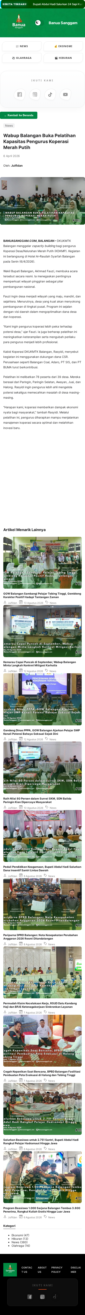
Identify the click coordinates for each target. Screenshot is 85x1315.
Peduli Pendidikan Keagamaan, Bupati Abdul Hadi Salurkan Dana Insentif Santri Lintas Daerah (42, 868)
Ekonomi (17, 1235)
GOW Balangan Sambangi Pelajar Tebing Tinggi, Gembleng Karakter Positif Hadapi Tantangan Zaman (42, 595)
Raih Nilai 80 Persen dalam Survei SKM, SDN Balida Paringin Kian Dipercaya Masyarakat (37, 800)
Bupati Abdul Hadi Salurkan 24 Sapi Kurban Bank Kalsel (43, 4)
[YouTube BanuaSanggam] (65, 94)
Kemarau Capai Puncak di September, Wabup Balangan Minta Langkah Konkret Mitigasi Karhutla (39, 663)
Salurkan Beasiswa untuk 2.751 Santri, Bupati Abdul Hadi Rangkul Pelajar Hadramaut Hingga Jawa (41, 1141)
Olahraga (18, 1245)
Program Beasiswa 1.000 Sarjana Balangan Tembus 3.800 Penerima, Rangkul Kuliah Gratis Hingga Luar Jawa (41, 1209)
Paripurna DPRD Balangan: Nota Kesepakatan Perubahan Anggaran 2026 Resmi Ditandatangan (40, 936)
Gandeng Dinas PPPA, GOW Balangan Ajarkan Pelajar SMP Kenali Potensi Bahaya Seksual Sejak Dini (41, 732)
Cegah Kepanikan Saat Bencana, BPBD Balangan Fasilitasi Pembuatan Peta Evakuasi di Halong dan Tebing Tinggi (41, 1073)
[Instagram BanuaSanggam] (35, 94)
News (9, 125)
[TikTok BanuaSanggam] (50, 94)
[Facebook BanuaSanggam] (19, 94)
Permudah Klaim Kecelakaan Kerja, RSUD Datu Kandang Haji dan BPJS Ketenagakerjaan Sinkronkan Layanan (40, 1005)
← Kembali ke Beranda (18, 115)
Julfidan (12, 602)
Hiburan (17, 1238)
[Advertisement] (42, 479)
